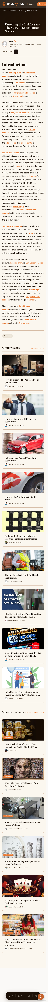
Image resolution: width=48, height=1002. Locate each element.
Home (4, 11)
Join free (42, 4)
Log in (31, 4)
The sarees (19, 82)
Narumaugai (18, 206)
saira (11, 41)
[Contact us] (41, 997)
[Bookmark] (29, 996)
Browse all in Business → (34, 713)
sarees (32, 300)
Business (12, 11)
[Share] (36, 996)
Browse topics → (37, 348)
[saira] (4, 44)
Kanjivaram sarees (20, 112)
